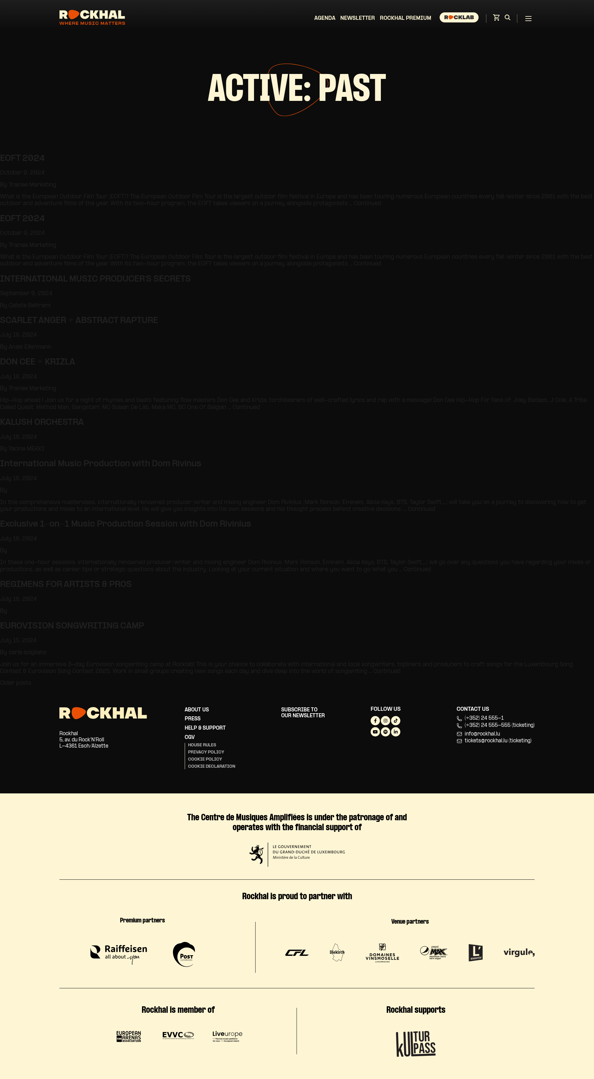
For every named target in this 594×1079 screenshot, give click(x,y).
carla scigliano (27, 653)
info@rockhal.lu (482, 734)
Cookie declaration (211, 766)
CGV (190, 737)
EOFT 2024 (22, 158)
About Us (197, 710)
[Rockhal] (92, 18)
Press (192, 719)
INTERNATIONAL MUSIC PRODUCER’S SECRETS (95, 279)
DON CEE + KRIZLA (37, 362)
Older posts (15, 683)
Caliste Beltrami (30, 306)
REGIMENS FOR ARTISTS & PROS (66, 584)
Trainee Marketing (32, 185)
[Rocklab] (460, 18)
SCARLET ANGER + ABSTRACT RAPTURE (79, 320)
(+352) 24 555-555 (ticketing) (500, 725)
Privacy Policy (206, 752)
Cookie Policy (205, 759)
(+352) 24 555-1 (484, 718)
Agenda (324, 18)
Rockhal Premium (405, 18)
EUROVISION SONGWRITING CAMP (72, 626)
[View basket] (496, 19)
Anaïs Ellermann (30, 347)
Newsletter (357, 18)
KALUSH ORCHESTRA (42, 422)
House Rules (202, 745)
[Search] (507, 19)
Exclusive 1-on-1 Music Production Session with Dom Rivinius (125, 524)
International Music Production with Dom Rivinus (100, 464)
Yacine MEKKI (27, 449)
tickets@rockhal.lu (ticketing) (498, 741)
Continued (367, 204)
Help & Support (205, 728)
